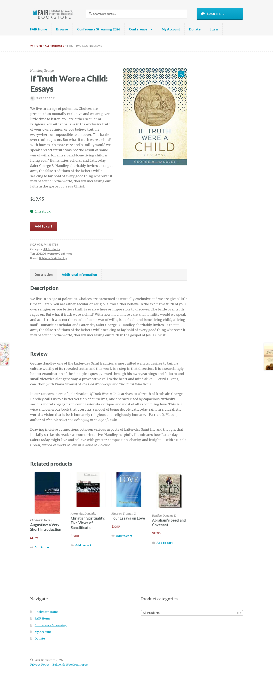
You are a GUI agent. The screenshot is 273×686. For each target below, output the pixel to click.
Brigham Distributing (53, 258)
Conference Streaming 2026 (98, 29)
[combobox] (192, 613)
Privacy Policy (40, 664)
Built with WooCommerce (70, 664)
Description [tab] (44, 274)
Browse (62, 29)
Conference (138, 29)
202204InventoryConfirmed (54, 253)
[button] (181, 74)
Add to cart (43, 226)
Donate (195, 29)
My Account (171, 29)
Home (38, 45)
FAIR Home (38, 29)
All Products (54, 45)
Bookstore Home (46, 612)
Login (214, 29)
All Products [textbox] (191, 613)
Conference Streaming (51, 625)
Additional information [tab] (79, 274)
